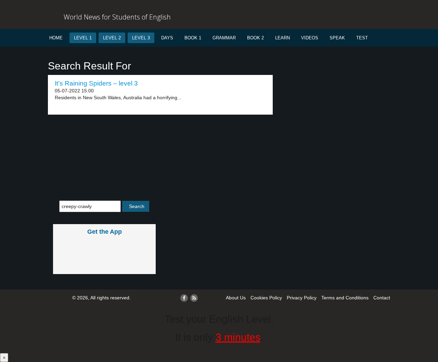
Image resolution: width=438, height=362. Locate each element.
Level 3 (141, 37)
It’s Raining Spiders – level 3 (96, 83)
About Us (236, 297)
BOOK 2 (255, 37)
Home (56, 37)
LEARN (282, 37)
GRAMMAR (224, 37)
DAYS (167, 37)
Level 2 (112, 37)
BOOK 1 (192, 37)
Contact (381, 297)
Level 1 (83, 37)
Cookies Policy (266, 297)
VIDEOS (309, 37)
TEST (362, 37)
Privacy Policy (302, 297)
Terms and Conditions (345, 297)
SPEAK (337, 37)
